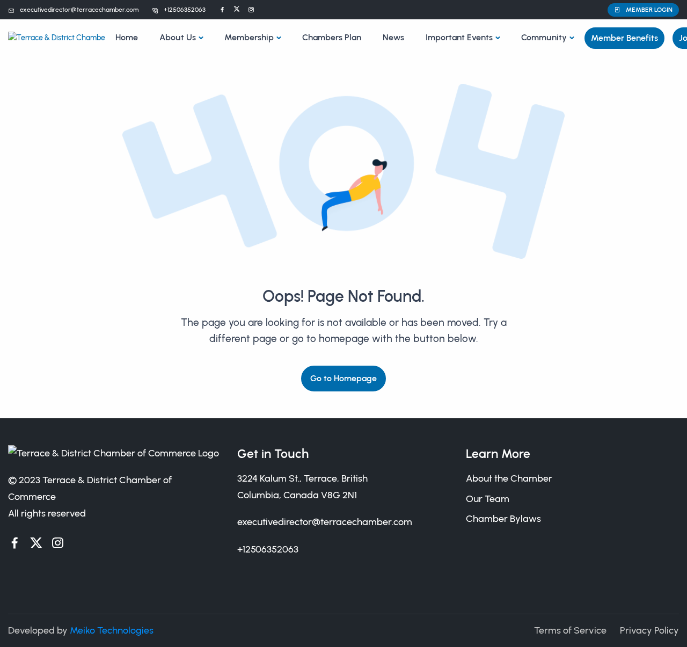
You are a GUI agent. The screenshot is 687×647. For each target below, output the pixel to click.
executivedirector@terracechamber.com (79, 9)
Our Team (487, 499)
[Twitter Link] (236, 9)
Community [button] (544, 37)
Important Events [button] (459, 37)
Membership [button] (249, 37)
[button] (643, 10)
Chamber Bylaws (503, 519)
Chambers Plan (331, 37)
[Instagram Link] (251, 10)
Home (126, 37)
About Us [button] (177, 37)
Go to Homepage (343, 378)
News (393, 37)
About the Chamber (509, 478)
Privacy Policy (649, 630)
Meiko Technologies (112, 630)
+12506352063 (185, 9)
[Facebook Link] (222, 10)
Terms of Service (570, 630)
